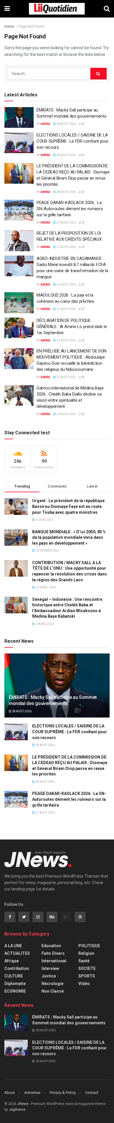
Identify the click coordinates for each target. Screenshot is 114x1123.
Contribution (16, 968)
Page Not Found (31, 26)
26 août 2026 (66, 414)
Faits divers (53, 953)
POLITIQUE (89, 945)
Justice (49, 976)
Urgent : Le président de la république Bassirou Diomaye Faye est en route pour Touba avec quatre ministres (68, 506)
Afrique (11, 961)
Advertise (32, 1092)
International (54, 961)
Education (51, 945)
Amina (45, 123)
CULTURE (13, 976)
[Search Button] (98, 73)
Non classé (53, 991)
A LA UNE (13, 945)
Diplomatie (15, 983)
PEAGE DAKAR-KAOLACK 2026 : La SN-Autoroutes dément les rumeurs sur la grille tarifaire (70, 208)
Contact (91, 1092)
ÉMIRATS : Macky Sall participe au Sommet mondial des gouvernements (52, 700)
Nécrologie (52, 983)
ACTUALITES (17, 953)
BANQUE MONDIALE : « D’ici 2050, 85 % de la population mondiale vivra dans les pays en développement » (69, 537)
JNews (22, 1104)
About (9, 1092)
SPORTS (86, 976)
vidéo (84, 983)
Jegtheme (17, 1110)
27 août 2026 (66, 222)
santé (83, 961)
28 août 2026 (66, 123)
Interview (50, 968)
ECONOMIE (15, 991)
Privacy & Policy (63, 1092)
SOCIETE (87, 968)
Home (9, 26)
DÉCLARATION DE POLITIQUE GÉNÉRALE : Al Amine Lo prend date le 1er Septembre (72, 326)
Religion (86, 953)
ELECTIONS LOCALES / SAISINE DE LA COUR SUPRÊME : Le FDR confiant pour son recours (72, 141)
